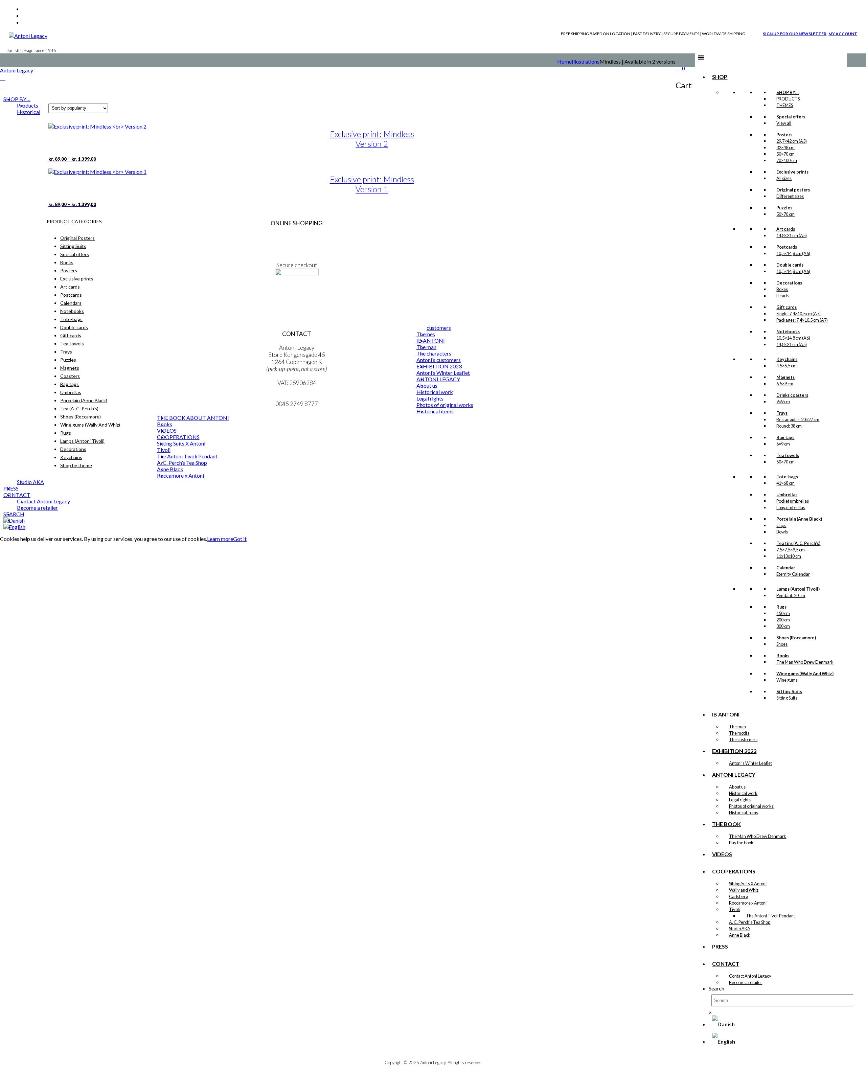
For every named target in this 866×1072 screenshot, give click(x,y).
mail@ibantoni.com (296, 396)
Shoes (782, 644)
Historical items (743, 812)
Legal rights (740, 799)
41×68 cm (785, 483)
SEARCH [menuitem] (13, 514)
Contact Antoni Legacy (750, 976)
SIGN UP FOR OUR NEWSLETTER (794, 33)
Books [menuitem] (164, 424)
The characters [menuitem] (433, 353)
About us (737, 787)
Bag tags (69, 384)
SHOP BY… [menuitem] (16, 99)
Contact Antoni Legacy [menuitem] (43, 501)
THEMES (784, 105)
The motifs (739, 733)
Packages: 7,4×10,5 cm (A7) (802, 320)
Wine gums (787, 680)
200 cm (783, 619)
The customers (743, 739)
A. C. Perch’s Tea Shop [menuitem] (182, 462)
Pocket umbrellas (792, 501)
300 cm (783, 626)
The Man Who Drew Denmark (805, 662)
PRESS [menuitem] (11, 488)
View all (783, 123)
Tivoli (734, 909)
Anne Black (739, 935)
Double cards (74, 327)
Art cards (70, 287)
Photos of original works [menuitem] (444, 405)
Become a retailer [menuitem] (37, 507)
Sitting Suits (786, 698)
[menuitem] (14, 520)
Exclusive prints (76, 278)
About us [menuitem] (426, 385)
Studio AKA (739, 928)
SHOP (719, 76)
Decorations (73, 449)
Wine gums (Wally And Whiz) (90, 425)
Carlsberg (738, 896)
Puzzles (68, 360)
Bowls (782, 531)
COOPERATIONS (733, 871)
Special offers (74, 254)
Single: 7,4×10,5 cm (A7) (798, 313)
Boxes (782, 289)
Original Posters (77, 238)
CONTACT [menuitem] (16, 495)
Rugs (65, 433)
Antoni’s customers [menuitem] (438, 360)
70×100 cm (786, 160)
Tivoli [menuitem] (163, 450)
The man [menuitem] (426, 347)
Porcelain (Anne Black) (83, 400)
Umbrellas (70, 392)
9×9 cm (783, 401)
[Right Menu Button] (2, 78)
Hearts (782, 295)
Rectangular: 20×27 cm (797, 419)
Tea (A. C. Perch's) (79, 408)
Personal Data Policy (297, 244)
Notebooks (72, 311)
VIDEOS (722, 854)
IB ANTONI (725, 714)
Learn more (220, 538)
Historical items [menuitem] (435, 411)
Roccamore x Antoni (748, 903)
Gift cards (70, 335)
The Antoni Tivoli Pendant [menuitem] (187, 456)
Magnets (69, 368)
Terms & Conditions (296, 237)
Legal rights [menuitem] (429, 398)
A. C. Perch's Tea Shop (749, 922)
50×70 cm (785, 154)
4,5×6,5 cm (786, 365)
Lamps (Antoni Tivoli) (82, 441)
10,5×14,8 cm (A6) (793, 253)
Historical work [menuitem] (434, 392)
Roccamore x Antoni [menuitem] (180, 475)
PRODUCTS (788, 98)
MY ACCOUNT (842, 33)
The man (737, 726)
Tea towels (72, 343)
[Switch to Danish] (723, 1024)
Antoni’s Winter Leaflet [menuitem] (443, 372)
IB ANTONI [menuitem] (430, 340)
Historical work (743, 793)
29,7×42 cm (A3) (791, 141)
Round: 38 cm (789, 426)
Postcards (71, 295)
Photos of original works (751, 806)
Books (66, 262)
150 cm (783, 613)
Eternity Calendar (793, 574)
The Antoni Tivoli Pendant (770, 915)
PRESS (720, 946)
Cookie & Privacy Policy (297, 251)
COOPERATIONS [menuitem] (178, 437)
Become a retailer (745, 982)
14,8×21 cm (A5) (791, 235)
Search (716, 988)
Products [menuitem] (27, 105)
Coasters (70, 376)
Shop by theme (76, 465)
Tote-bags (71, 319)
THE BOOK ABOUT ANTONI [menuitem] (193, 417)
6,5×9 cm (784, 383)
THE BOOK (726, 824)
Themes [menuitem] (425, 334)
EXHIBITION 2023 (734, 751)
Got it (240, 538)
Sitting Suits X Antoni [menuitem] (181, 443)
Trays (66, 352)
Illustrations (585, 61)
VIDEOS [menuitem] (167, 430)
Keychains (71, 457)
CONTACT (725, 963)
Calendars (71, 303)
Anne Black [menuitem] (170, 469)
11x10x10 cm (788, 556)
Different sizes (790, 196)
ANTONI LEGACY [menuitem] (438, 379)
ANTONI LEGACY (733, 774)
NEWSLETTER (297, 294)
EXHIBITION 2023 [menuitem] (439, 366)
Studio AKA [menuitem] (30, 482)
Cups (781, 525)
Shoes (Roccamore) (80, 416)
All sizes (784, 178)
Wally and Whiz (743, 890)
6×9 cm (783, 444)
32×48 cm (785, 147)
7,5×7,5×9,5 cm (790, 549)
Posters (68, 270)
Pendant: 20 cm (790, 595)
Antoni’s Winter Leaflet (750, 763)
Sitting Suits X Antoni (748, 883)
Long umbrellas (790, 507)
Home (564, 61)
